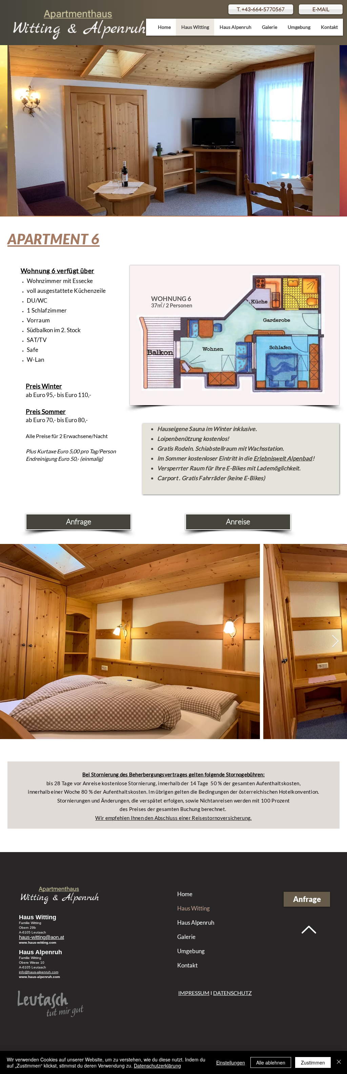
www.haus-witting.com (37, 942)
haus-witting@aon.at (41, 937)
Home (184, 894)
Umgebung (191, 951)
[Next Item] (335, 641)
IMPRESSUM (193, 993)
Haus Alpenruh (195, 922)
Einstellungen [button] (230, 1062)
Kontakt (187, 965)
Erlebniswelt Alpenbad (282, 458)
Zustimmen (313, 1062)
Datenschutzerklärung (157, 1065)
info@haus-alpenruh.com (38, 972)
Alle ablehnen (270, 1062)
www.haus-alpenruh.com (39, 977)
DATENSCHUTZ (232, 993)
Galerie (186, 936)
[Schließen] (339, 1062)
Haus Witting (193, 908)
